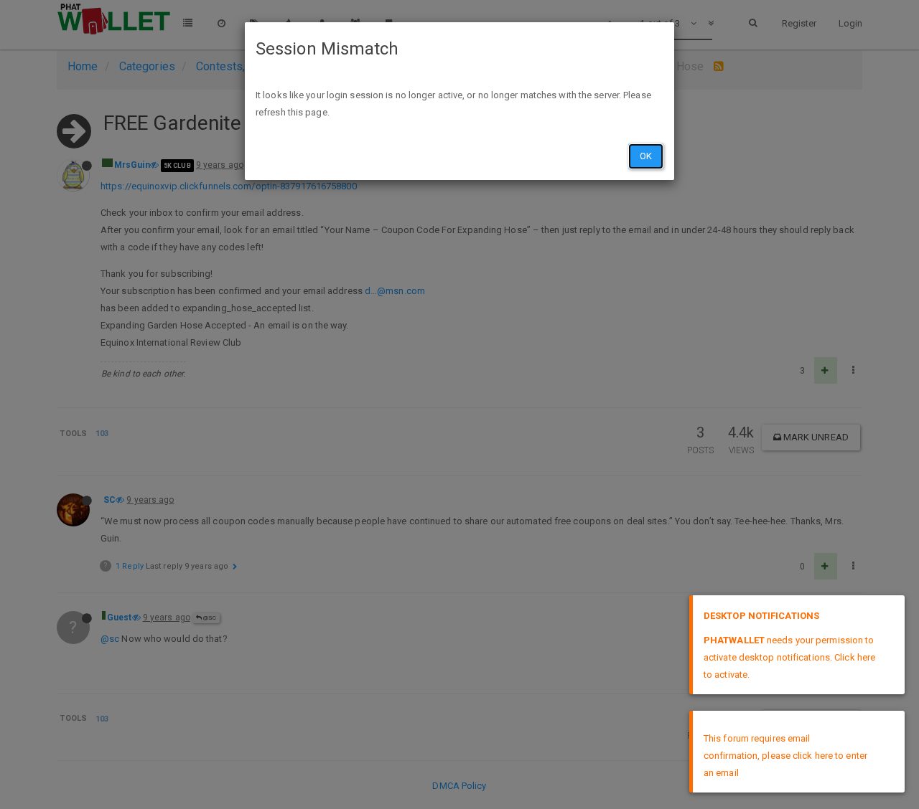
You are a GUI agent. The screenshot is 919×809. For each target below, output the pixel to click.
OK (646, 156)
